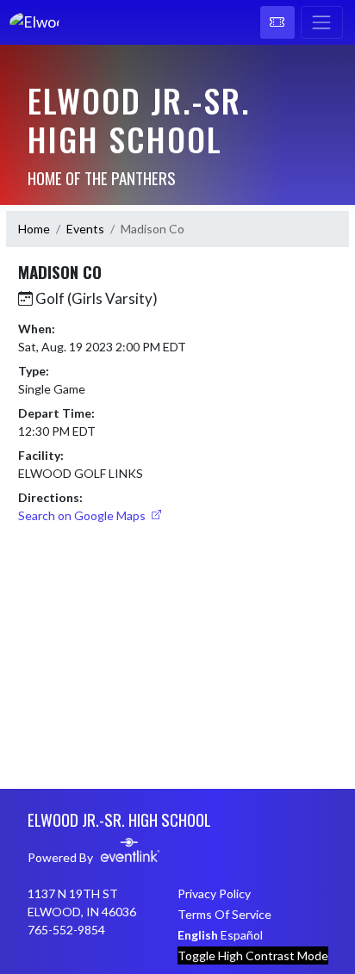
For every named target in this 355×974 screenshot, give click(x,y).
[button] (277, 22)
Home (34, 228)
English (198, 934)
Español (242, 934)
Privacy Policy (214, 893)
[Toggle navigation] (322, 22)
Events (85, 228)
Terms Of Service (224, 914)
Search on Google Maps (83, 515)
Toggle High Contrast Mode (253, 955)
